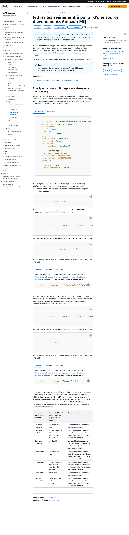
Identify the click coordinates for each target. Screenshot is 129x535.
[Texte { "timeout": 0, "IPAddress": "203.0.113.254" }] (90, 196)
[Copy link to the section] (31, 88)
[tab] (39, 111)
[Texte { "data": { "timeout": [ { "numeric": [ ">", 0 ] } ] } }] (90, 244)
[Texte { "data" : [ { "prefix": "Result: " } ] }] (88, 380)
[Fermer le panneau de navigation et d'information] (125, 34)
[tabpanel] (63, 146)
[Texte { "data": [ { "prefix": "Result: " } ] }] (90, 335)
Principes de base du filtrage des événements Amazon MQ (57, 80)
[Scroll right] (81, 6)
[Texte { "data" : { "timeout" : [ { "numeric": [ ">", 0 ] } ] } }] (88, 284)
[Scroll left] (11, 6)
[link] (65, 13)
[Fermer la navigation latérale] (27, 13)
